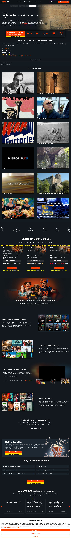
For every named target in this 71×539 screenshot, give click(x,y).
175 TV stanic (24, 23)
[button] (1, 506)
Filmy (16, 6)
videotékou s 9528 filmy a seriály (26, 25)
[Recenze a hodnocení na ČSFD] (9, 52)
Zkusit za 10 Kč (64, 2)
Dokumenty (32, 6)
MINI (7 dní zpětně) (6, 56)
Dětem (26, 6)
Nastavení (35, 536)
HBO (59, 6)
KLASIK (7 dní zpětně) (16, 56)
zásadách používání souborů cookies (11, 527)
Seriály (21, 6)
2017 (9, 50)
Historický (7, 48)
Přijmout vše (35, 530)
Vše (12, 6)
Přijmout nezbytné (35, 533)
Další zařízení (28, 380)
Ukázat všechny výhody (35, 428)
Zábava (38, 6)
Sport (44, 6)
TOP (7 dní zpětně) (26, 56)
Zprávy (48, 6)
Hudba (54, 6)
